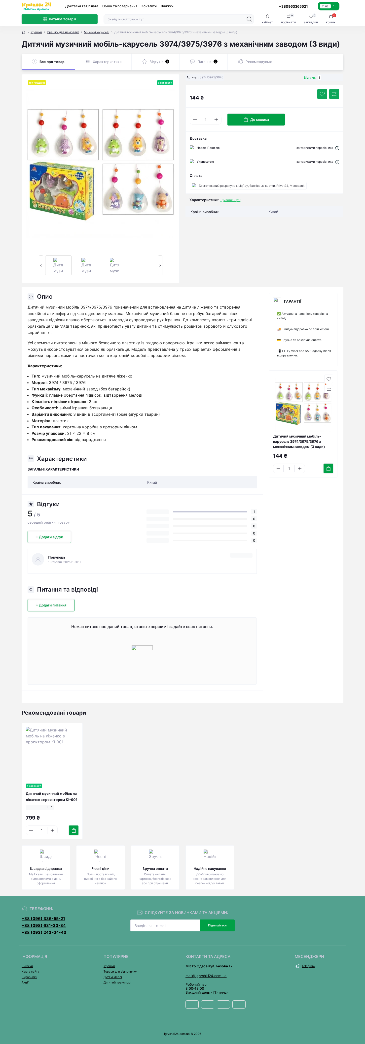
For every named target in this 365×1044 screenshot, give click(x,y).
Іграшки (36, 32)
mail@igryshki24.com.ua (206, 976)
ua (326, 6)
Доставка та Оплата (81, 6)
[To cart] (328, 468)
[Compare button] (334, 94)
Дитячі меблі (113, 977)
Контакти (149, 6)
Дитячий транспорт (118, 982)
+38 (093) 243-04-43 (44, 932)
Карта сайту (30, 971)
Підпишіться (217, 925)
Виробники (29, 977)
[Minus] (195, 119)
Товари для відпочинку (120, 971)
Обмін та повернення (120, 6)
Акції (25, 982)
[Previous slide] (41, 265)
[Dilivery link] (337, 148)
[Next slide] (160, 265)
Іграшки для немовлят (63, 32)
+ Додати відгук (49, 537)
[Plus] (216, 119)
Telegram (308, 966)
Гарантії (292, 301)
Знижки (167, 6)
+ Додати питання (51, 605)
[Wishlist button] (322, 94)
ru (334, 6)
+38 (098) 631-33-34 (44, 925)
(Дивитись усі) (230, 200)
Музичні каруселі (96, 32)
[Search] (249, 19)
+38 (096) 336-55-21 (43, 918)
